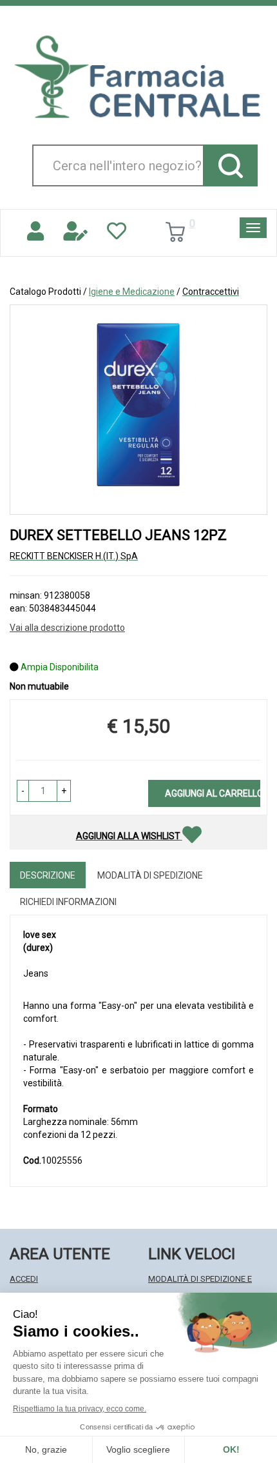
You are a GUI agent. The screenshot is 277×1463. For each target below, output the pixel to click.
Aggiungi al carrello (212, 793)
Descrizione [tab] (47, 875)
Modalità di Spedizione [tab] (150, 875)
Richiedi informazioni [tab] (68, 902)
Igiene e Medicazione (132, 291)
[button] (23, 791)
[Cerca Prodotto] (230, 165)
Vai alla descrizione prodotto (67, 627)
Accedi (24, 1279)
